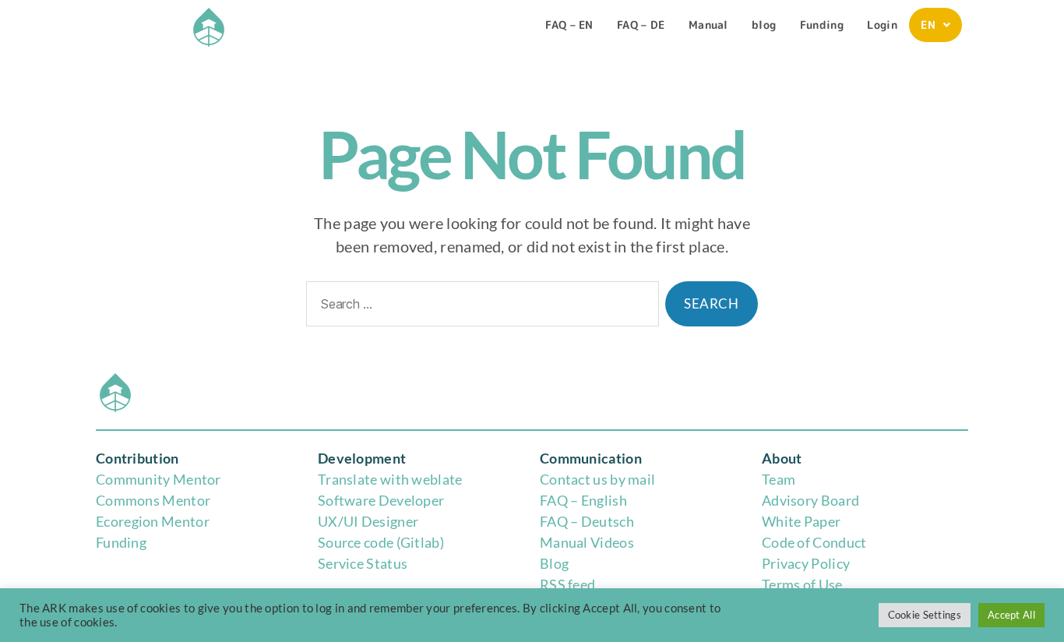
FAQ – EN (569, 24)
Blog (554, 563)
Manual (708, 24)
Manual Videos (587, 542)
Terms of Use (802, 584)
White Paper (801, 521)
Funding (822, 24)
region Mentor (164, 521)
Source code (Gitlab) (381, 542)
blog (764, 24)
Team (778, 479)
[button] (935, 25)
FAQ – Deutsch (587, 521)
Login (882, 24)
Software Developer (381, 500)
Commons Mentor (153, 500)
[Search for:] (479, 307)
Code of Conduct (814, 542)
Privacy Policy (806, 563)
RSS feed (567, 584)
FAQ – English (583, 500)
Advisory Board (810, 500)
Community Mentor (158, 479)
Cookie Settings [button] (925, 614)
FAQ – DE (640, 24)
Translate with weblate (390, 479)
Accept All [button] (1011, 614)
